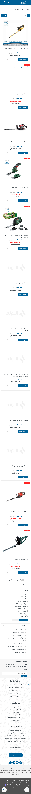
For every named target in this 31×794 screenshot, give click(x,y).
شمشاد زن (18, 9)
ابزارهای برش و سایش (19, 635)
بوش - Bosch (22, 594)
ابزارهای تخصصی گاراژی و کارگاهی (16, 638)
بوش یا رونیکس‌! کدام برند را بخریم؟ (15, 736)
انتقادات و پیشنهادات (15, 715)
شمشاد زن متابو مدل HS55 (21, 94)
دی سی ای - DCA (21, 599)
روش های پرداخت (15, 707)
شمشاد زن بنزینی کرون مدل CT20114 (18, 142)
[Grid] (28, 15)
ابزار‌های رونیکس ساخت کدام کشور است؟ (15, 733)
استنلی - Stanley (21, 611)
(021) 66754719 (14, 693)
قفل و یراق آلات (21, 641)
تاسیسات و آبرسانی (20, 629)
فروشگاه (24, 9)
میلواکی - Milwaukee (20, 606)
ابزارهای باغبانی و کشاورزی (18, 643)
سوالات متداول (16, 712)
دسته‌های (25, 626)
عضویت (24, 676)
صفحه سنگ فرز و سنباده (18, 649)
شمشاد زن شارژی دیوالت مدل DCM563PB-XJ (16, 48)
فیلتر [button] (4, 15)
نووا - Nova (23, 614)
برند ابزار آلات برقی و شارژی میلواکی (15, 741)
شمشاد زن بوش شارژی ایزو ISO (20, 187)
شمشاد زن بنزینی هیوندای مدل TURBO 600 (17, 466)
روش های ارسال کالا (15, 709)
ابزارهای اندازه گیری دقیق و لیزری (16, 646)
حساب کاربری (15, 720)
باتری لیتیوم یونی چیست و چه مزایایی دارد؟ (15, 738)
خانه (28, 9)
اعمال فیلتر (24, 620)
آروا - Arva (23, 616)
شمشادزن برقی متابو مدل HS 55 (19, 559)
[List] (22, 15)
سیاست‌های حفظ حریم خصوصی (15, 717)
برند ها (26, 590)
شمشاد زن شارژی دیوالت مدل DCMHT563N (17, 420)
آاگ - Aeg (23, 596)
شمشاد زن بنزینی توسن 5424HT (19, 512)
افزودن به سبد (22, 59)
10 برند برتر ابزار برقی (15, 730)
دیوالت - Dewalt (21, 609)
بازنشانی (16, 620)
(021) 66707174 (14, 696)
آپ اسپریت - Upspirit (20, 604)
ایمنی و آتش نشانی (20, 652)
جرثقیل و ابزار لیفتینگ (19, 632)
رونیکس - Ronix (22, 601)
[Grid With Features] (25, 15)
